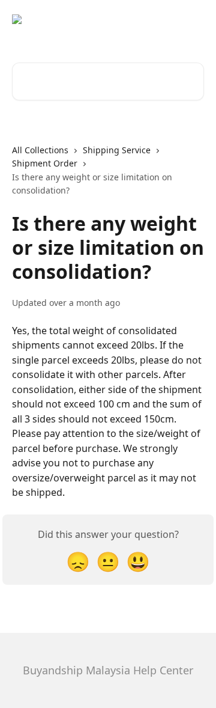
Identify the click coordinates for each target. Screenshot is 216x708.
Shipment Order (44, 163)
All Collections (40, 150)
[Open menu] (193, 24)
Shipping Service (117, 150)
